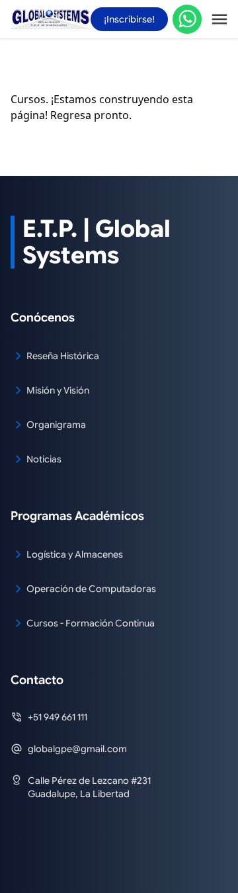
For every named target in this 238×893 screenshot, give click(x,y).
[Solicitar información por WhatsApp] (187, 19)
